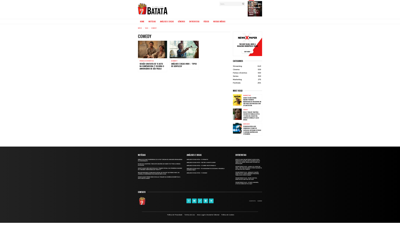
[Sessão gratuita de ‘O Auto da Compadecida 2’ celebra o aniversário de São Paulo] (152, 49)
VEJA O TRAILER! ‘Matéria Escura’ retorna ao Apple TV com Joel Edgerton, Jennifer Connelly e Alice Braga (251, 116)
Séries (245, 109)
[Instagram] (188, 201)
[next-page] (237, 139)
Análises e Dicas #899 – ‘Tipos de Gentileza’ (184, 65)
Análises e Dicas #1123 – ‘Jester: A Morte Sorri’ (201, 162)
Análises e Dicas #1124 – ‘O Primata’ (197, 159)
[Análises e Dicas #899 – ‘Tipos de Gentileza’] (184, 49)
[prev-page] (234, 139)
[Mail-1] (211, 201)
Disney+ (174, 61)
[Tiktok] (200, 201)
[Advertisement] (208, 11)
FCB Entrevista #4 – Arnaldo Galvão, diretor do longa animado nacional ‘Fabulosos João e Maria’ (247, 174)
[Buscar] (243, 4)
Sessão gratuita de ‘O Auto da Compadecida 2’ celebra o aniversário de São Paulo (152, 66)
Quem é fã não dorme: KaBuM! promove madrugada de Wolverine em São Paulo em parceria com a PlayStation (252, 101)
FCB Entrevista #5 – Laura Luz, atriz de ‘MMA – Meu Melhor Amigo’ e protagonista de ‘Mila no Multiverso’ (248, 168)
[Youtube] (194, 201)
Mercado (246, 124)
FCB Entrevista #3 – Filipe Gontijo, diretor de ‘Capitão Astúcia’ (246, 178)
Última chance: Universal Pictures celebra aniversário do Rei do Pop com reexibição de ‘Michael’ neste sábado (255, 8)
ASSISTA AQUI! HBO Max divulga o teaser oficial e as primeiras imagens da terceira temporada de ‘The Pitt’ (160, 169)
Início (140, 28)
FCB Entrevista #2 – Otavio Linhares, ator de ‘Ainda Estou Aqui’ (247, 183)
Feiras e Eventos (147, 61)
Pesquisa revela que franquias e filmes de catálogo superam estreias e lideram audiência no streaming (252, 130)
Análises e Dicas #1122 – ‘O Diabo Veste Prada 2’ (201, 165)
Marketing (247, 95)
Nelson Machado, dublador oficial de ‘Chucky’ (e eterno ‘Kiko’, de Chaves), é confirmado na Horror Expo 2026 (158, 173)
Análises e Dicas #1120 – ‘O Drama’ (197, 173)
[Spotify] (205, 201)
